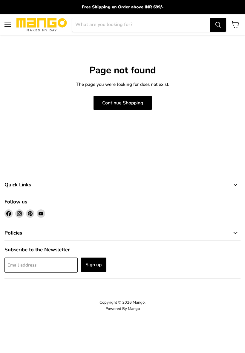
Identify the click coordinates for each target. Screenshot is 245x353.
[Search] (218, 25)
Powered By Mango (122, 308)
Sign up (93, 264)
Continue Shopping (122, 103)
